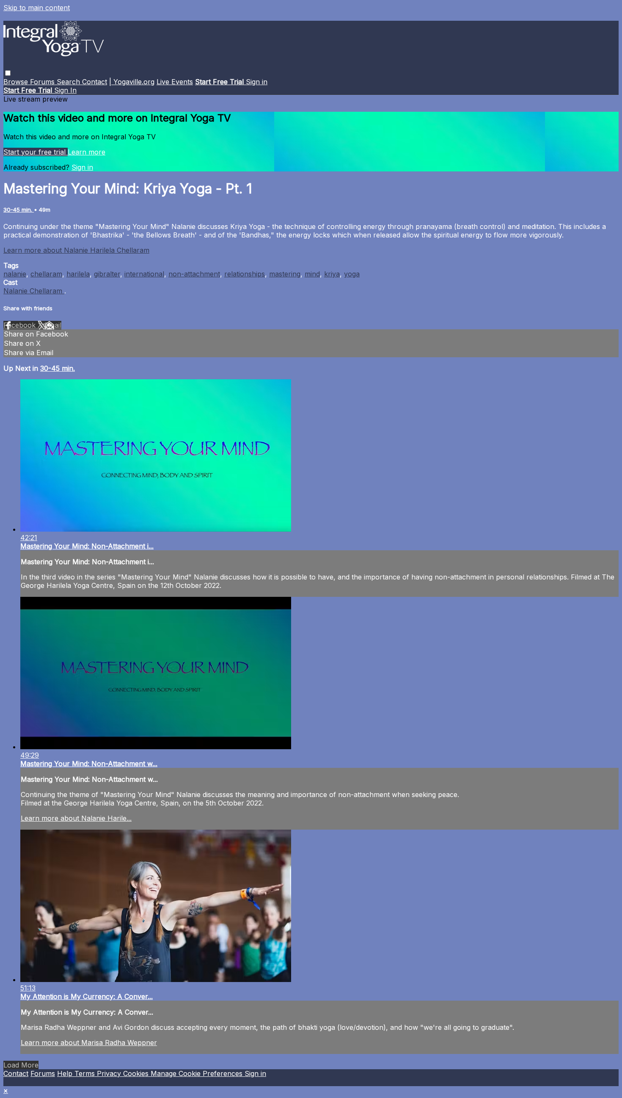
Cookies (137, 1073)
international (144, 274)
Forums (43, 81)
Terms (85, 1073)
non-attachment (194, 274)
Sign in (256, 81)
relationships (244, 274)
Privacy (110, 1073)
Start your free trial (35, 152)
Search (69, 81)
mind (312, 274)
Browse (16, 81)
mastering (284, 274)
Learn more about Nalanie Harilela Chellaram (76, 250)
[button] (8, 73)
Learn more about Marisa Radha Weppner (89, 1042)
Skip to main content (36, 7)
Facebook (20, 325)
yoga (352, 274)
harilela (78, 274)
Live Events (175, 81)
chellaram (46, 274)
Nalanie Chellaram (33, 291)
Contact (94, 81)
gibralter (107, 274)
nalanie (14, 274)
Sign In (65, 90)
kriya (332, 274)
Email (52, 325)
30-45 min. (18, 209)
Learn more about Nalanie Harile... (76, 818)
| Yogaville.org (131, 81)
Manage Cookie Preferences (198, 1073)
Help (65, 1073)
